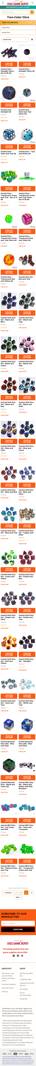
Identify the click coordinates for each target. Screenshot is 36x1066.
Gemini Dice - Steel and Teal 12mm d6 (25, 112)
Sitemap (5, 991)
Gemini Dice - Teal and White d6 (27, 153)
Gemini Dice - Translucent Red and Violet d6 (26, 238)
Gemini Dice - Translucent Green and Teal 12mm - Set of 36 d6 (27, 196)
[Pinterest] (22, 956)
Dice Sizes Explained (9, 984)
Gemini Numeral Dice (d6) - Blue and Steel (26, 744)
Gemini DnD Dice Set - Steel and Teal (8, 703)
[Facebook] (14, 956)
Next (18, 897)
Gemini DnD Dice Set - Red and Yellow (8, 661)
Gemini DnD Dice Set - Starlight (26, 660)
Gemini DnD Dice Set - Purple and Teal (26, 617)
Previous (8, 893)
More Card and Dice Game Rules (13, 1016)
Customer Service (8, 988)
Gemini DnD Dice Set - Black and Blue (8, 320)
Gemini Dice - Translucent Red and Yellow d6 (8, 279)
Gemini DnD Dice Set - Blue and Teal (9, 532)
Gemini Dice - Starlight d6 (6, 111)
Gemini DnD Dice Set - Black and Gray (26, 320)
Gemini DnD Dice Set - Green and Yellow (8, 577)
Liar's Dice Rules (17, 1008)
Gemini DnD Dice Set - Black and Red (8, 404)
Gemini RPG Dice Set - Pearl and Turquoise (26, 827)
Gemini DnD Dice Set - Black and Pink (26, 364)
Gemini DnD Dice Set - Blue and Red (9, 491)
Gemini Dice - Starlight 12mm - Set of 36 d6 (8, 71)
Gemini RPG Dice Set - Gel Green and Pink (8, 827)
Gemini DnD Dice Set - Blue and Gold (8, 448)
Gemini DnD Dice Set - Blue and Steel (26, 492)
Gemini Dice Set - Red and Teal (26, 278)
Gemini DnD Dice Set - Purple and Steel (8, 617)
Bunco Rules (23, 1011)
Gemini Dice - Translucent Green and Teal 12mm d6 (9, 238)
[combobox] (18, 12)
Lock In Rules (17, 1013)
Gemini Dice (6, 32)
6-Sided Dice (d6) (25, 979)
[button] (32, 39)
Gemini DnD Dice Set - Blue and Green (26, 448)
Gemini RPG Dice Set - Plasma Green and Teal (9, 868)
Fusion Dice (6, 27)
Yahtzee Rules (27, 1013)
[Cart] (33, 3)
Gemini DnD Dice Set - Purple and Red (26, 577)
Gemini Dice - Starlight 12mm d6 (27, 70)
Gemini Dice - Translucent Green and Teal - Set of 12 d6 (9, 196)
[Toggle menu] (3, 3)
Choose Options (9, 64)
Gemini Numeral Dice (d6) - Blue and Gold (8, 744)
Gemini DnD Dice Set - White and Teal (26, 703)
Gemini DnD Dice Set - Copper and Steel (26, 533)
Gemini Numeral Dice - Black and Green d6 (8, 785)
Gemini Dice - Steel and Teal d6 (8, 153)
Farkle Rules (6, 1008)
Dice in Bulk (24, 989)
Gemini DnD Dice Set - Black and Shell (26, 404)
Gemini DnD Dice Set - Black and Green (8, 364)
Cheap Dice (23, 999)
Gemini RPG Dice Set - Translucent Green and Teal (26, 868)
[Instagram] (18, 956)
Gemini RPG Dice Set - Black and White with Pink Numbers (26, 786)
